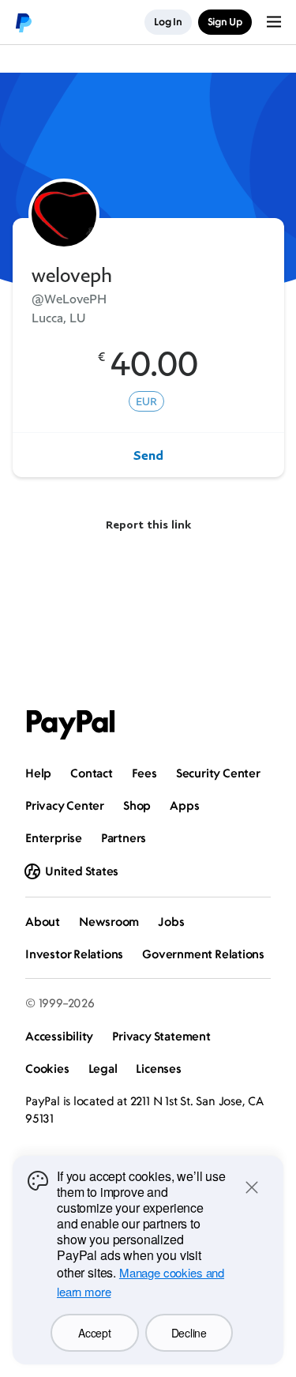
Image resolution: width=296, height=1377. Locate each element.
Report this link (148, 524)
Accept (94, 1333)
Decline (189, 1333)
